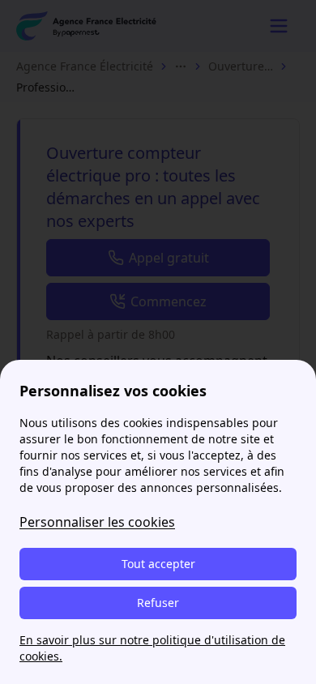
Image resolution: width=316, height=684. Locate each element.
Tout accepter (158, 563)
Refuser (158, 602)
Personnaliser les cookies (97, 522)
